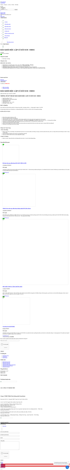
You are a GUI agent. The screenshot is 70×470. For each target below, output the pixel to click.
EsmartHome (2, 2)
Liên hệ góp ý (5, 357)
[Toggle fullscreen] (3, 468)
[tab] (36, 87)
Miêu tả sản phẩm (6, 87)
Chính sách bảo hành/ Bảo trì (8, 365)
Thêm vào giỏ (3, 81)
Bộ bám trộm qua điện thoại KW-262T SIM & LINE (14, 163)
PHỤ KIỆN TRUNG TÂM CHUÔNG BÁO (12, 286)
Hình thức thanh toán (6, 362)
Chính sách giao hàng (6, 363)
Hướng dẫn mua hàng (6, 361)
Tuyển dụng (5, 356)
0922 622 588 (2, 12)
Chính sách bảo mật (6, 366)
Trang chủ (4, 426)
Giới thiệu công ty (6, 355)
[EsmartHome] (3, 1)
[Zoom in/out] (4, 468)
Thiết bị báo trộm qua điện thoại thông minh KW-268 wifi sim (17, 208)
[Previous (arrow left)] (0, 469)
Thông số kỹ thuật (6, 88)
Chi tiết (4, 172)
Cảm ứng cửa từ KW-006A (9, 326)
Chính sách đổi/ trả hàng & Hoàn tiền (9, 364)
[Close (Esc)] (0, 468)
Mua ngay (7, 172)
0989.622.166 (2, 13)
